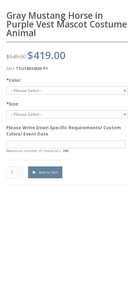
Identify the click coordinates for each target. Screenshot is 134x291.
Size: (12, 104)
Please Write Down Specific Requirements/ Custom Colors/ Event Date (63, 131)
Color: (14, 80)
